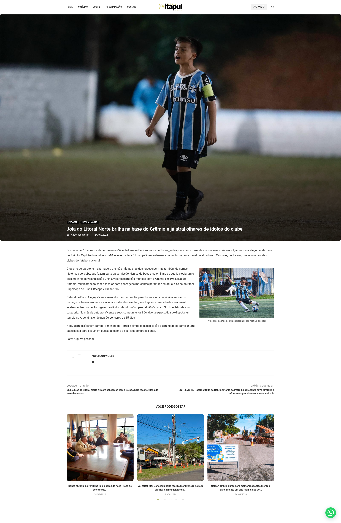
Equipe (96, 7)
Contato (131, 7)
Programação (114, 7)
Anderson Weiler (80, 234)
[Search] (272, 7)
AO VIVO (258, 7)
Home (70, 7)
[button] (71, 457)
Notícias (83, 7)
